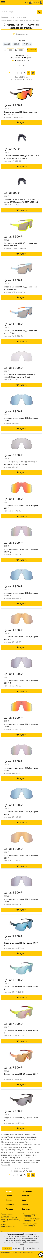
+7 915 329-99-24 (29, 1226)
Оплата (25, 1205)
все (30, 79)
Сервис (9, 1200)
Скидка (9, 1196)
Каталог (9, 1191)
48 (27, 79)
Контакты (26, 1209)
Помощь (9, 1209)
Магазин (25, 1196)
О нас (24, 1200)
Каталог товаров (18, 17)
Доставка (10, 1205)
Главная (4, 17)
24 (24, 79)
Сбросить (21, 65)
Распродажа (27, 1191)
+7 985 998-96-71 (29, 1216)
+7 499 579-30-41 (29, 1221)
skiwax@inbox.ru (8, 1226)
